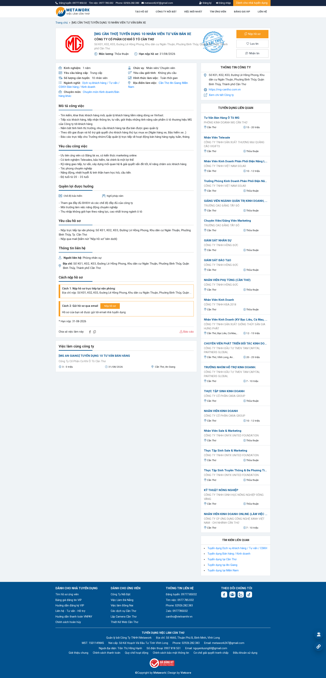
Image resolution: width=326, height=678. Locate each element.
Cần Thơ (164, 83)
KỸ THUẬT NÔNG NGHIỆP (221, 490)
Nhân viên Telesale (217, 137)
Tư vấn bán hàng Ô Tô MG (221, 117)
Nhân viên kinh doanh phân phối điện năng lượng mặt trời (235, 161)
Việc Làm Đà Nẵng (122, 600)
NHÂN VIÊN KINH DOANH (221, 411)
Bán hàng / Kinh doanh (81, 87)
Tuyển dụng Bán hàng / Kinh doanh (229, 553)
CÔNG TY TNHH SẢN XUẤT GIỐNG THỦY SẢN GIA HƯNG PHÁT (234, 326)
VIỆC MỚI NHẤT (193, 11)
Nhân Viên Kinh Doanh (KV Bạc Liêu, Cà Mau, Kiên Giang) (235, 319)
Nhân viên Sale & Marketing (222, 430)
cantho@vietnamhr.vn (179, 616)
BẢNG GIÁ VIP (242, 11)
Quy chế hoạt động (136, 652)
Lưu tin (253, 43)
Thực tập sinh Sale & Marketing (225, 450)
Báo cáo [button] (188, 331)
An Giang (175, 83)
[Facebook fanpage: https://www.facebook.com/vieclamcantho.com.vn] (224, 595)
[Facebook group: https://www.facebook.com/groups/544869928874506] (232, 595)
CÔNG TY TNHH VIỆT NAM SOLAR (225, 166)
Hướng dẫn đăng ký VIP (69, 605)
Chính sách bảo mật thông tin (171, 652)
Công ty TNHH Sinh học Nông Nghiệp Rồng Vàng (234, 497)
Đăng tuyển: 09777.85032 (181, 594)
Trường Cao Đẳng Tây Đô (221, 205)
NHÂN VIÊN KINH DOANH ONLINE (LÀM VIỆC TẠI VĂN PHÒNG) (235, 514)
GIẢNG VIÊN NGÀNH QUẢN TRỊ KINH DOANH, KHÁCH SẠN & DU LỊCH (235, 201)
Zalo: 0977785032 (177, 611)
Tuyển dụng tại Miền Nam (223, 570)
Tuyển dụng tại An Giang (222, 565)
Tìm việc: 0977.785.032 (180, 600)
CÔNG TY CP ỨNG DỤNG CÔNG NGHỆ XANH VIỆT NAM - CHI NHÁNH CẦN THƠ (234, 521)
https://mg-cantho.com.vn (225, 89)
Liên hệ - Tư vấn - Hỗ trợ (70, 611)
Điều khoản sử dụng (245, 652)
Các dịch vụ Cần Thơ (123, 611)
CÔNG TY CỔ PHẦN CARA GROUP (224, 396)
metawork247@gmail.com (228, 643)
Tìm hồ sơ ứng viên (67, 594)
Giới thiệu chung (78, 652)
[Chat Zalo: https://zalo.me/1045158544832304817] (241, 595)
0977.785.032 (106, 3)
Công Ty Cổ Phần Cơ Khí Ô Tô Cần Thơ (124, 39)
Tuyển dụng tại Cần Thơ (222, 559)
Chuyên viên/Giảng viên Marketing (227, 220)
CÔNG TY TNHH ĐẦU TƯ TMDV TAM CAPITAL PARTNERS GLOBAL (232, 350)
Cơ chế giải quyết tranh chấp (211, 652)
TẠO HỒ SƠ (141, 11)
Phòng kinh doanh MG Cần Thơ (225, 122)
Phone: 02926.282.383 (179, 605)
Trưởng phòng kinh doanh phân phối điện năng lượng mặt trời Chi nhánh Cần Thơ (235, 181)
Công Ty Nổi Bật (120, 594)
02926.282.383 (131, 3)
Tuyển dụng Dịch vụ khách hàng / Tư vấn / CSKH (237, 548)
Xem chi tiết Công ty (221, 95)
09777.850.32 (79, 3)
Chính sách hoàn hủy (68, 622)
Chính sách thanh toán (106, 652)
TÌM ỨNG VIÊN (218, 11)
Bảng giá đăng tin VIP (68, 600)
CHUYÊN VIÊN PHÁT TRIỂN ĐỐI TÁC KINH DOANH (235, 343)
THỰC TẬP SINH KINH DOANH (224, 391)
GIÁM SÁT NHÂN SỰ (217, 240)
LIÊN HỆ (262, 11)
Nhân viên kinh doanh (219, 300)
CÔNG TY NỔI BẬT (166, 11)
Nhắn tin (253, 53)
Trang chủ (61, 22)
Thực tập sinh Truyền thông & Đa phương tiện (235, 470)
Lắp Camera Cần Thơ (123, 616)
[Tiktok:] (249, 595)
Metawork (159, 672)
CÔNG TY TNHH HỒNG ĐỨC (221, 245)
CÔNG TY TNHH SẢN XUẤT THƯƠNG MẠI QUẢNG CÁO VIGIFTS (234, 144)
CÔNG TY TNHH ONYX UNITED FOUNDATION (231, 435)
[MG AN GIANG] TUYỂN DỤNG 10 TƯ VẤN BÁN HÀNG (94, 355)
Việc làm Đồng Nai (122, 605)
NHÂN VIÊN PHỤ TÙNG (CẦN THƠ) (227, 280)
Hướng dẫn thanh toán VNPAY (73, 616)
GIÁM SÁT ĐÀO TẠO (217, 260)
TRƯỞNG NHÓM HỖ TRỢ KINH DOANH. (230, 367)
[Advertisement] (126, 401)
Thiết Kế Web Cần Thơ (124, 622)
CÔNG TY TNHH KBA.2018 (220, 304)
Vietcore (186, 672)
